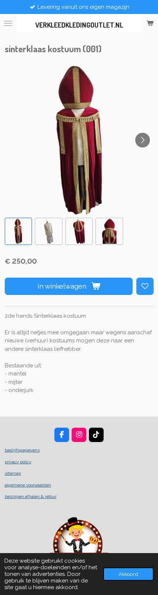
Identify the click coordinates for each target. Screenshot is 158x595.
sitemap (13, 473)
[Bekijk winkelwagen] (150, 23)
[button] (18, 231)
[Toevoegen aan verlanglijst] (145, 286)
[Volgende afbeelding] (142, 140)
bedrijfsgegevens (22, 450)
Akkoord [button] (128, 574)
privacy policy (18, 461)
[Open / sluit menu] (8, 23)
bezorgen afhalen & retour (31, 496)
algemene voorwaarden (28, 485)
